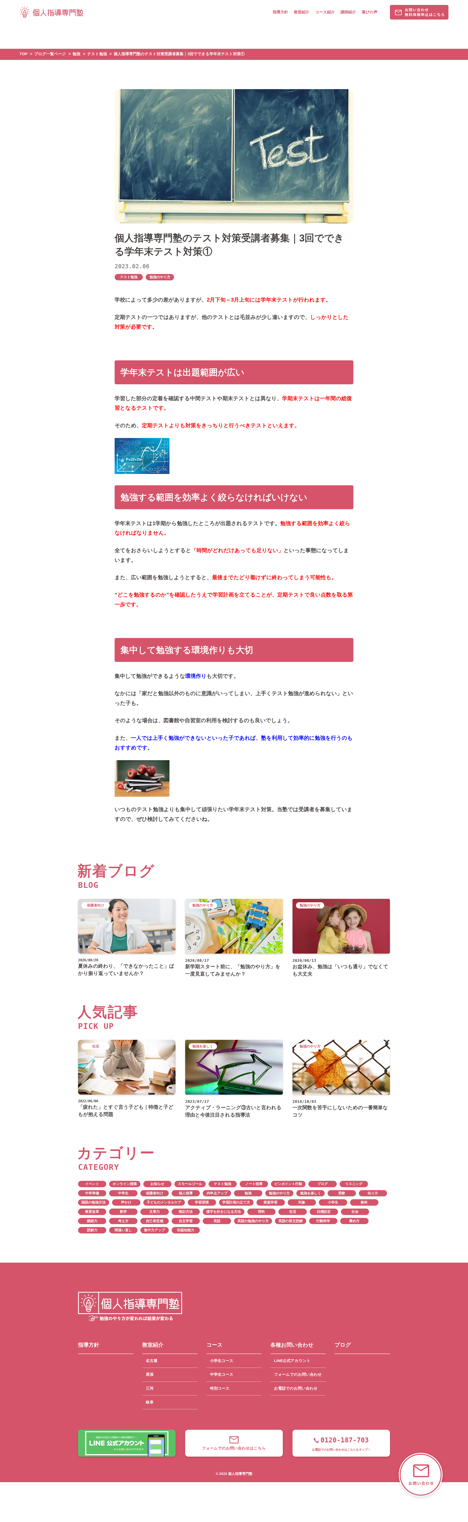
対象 (301, 1202)
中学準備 (92, 1193)
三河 (150, 1388)
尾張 (150, 1374)
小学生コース (221, 1361)
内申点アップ (217, 1193)
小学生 (333, 1202)
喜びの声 (370, 12)
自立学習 (186, 1221)
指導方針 (280, 12)
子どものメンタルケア (164, 1202)
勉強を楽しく (310, 1193)
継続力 (92, 1221)
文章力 (154, 1212)
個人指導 (186, 1193)
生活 (292, 1212)
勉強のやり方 (160, 277)
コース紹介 (325, 12)
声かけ (126, 1202)
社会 (355, 1212)
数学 (123, 1212)
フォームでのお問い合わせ (298, 1374)
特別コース (220, 1388)
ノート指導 (254, 1184)
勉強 (248, 1193)
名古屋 (151, 1361)
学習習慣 (202, 1202)
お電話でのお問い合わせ (296, 1388)
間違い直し (123, 1230)
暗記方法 (186, 1212)
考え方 (123, 1221)
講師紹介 (348, 12)
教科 (364, 1202)
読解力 (92, 1230)
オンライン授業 (125, 1184)
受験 (341, 1193)
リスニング (354, 1184)
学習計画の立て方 (236, 1202)
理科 (261, 1212)
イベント (92, 1184)
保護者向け (154, 1193)
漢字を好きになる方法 (223, 1212)
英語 (217, 1221)
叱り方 (373, 1193)
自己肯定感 (154, 1221)
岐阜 (150, 1402)
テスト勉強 (128, 277)
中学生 (123, 1193)
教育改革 (92, 1212)
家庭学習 (271, 1202)
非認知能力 (185, 1230)
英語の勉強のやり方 (253, 1221)
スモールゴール (190, 1184)
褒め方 (354, 1221)
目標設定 (324, 1212)
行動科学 (323, 1221)
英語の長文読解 (290, 1221)
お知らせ (157, 1184)
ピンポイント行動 (288, 1184)
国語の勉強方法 (93, 1202)
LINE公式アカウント (292, 1361)
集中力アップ (154, 1230)
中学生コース (221, 1374)
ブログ (322, 1184)
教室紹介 (301, 12)
